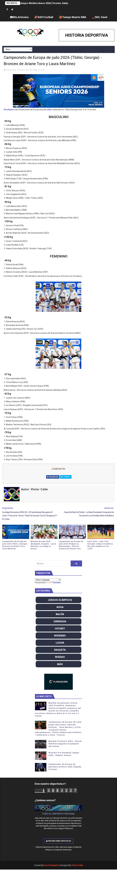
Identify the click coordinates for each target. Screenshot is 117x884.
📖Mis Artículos (19, 17)
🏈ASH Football (43, 17)
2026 (49, 109)
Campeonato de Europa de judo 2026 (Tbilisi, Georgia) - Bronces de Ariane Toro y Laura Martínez (15, 545)
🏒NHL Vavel (99, 17)
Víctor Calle (77, 865)
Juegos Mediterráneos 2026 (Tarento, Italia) (44, 3)
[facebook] (7, 9)
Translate (56, 582)
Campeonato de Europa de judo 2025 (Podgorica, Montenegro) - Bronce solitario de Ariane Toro (71, 545)
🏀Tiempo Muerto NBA (72, 17)
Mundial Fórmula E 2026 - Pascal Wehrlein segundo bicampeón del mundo (65, 743)
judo (43, 70)
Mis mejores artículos (59, 841)
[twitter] (12, 9)
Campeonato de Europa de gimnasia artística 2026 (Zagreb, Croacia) (65, 766)
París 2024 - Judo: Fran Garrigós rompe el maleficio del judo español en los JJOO (100, 545)
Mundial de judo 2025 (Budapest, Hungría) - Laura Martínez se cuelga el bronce (43, 545)
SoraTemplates (51, 865)
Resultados (9, 109)
